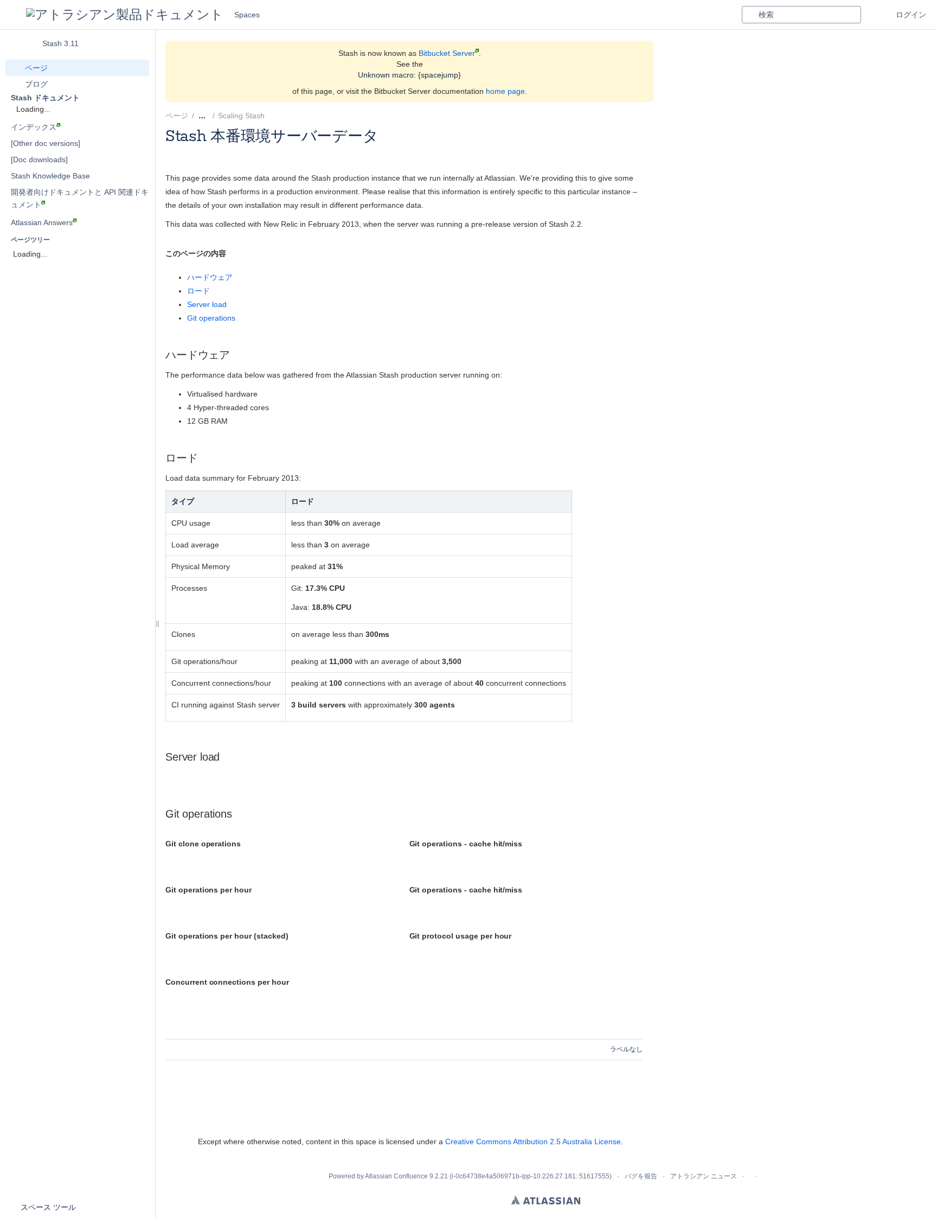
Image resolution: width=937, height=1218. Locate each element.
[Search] (750, 14)
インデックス (33, 127)
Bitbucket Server (447, 53)
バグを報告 (641, 1176)
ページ (176, 115)
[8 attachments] (277, 115)
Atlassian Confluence (396, 1176)
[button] (13, 14)
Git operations (211, 318)
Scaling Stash (241, 115)
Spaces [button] (247, 14)
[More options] (648, 115)
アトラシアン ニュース (703, 1176)
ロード (198, 290)
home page (505, 91)
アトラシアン (545, 1200)
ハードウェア (210, 277)
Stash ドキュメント (45, 97)
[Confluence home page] (125, 14)
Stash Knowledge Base (50, 175)
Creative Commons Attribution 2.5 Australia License (533, 1141)
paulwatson (217, 150)
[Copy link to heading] (229, 253)
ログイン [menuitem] (911, 14)
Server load (207, 304)
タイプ (182, 501)
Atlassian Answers (42, 222)
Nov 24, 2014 (264, 150)
